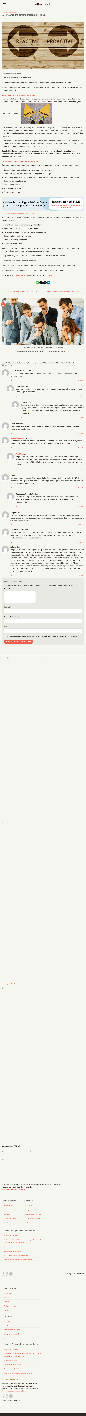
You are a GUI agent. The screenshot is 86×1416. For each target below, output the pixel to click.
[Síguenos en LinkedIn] (11, 1274)
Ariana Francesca (17, 438)
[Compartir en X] (41, 282)
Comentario (8, 589)
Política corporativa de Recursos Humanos (18, 1259)
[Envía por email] (45, 282)
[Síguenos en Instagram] (3, 1274)
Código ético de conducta (12, 1251)
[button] (4, 4)
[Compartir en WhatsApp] (37, 282)
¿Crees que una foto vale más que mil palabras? (63, 291)
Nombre (7, 607)
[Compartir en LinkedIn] (48, 282)
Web (5, 626)
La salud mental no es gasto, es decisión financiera (43, 347)
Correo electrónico (11, 617)
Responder (80, 380)
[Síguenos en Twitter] (7, 1274)
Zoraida (19, 454)
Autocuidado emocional (10, 12)
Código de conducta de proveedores (16, 1255)
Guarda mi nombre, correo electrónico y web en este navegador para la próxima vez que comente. (42, 636)
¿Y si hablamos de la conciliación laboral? (21, 291)
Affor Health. (48, 275)
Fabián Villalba (20, 275)
